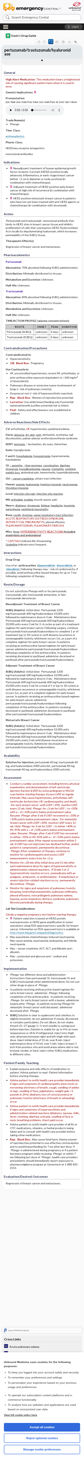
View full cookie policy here (20, 1415)
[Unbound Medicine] (75, 6)
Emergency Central (33, 6)
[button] (73, 26)
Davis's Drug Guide (23, 35)
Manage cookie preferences (42, 1449)
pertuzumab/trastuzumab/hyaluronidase (37, 52)
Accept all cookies (42, 1427)
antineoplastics (15, 136)
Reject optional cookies (42, 1438)
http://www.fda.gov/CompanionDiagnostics (36, 932)
